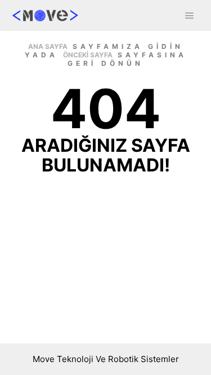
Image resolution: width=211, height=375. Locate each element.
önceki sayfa (88, 55)
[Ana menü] (189, 15)
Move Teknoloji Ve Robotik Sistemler (106, 359)
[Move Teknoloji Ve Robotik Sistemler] (45, 15)
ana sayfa (48, 46)
